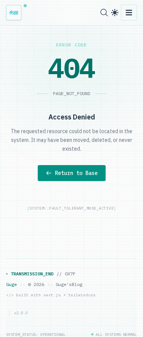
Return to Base (76, 173)
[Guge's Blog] (16, 12)
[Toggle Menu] (129, 13)
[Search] (104, 12)
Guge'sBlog (69, 284)
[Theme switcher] (114, 12)
